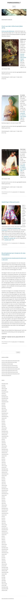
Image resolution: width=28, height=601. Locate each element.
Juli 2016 (3, 439)
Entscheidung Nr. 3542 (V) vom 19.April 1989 (23, 57)
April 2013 (4, 501)
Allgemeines (22, 192)
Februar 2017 (4, 427)
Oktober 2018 (4, 400)
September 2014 (5, 473)
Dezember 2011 (5, 528)
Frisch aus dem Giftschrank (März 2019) (9, 370)
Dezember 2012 (5, 508)
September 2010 (5, 552)
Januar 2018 (4, 411)
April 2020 (4, 386)
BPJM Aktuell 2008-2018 (6, 375)
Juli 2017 (3, 419)
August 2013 (4, 495)
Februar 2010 (4, 564)
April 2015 (4, 462)
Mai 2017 (3, 423)
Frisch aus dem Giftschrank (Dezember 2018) (11, 373)
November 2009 (5, 569)
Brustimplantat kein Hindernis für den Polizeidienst (13, 254)
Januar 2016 (4, 447)
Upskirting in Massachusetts (10, 202)
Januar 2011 (4, 546)
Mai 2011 (3, 539)
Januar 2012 (4, 526)
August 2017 (4, 418)
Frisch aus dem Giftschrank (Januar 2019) (10, 372)
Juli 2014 (3, 477)
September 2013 (5, 493)
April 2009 (4, 580)
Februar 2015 (4, 465)
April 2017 (4, 424)
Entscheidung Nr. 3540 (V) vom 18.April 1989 (23, 167)
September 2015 (5, 454)
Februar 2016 (4, 446)
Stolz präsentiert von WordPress (8, 598)
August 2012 (4, 514)
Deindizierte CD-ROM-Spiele (7, 364)
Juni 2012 (3, 518)
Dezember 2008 (5, 587)
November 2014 (5, 470)
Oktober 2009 (4, 570)
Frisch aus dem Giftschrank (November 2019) (11, 368)
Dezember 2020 (5, 383)
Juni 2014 (3, 478)
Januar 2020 (4, 390)
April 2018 (4, 406)
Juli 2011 (3, 536)
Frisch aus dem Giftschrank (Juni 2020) (9, 362)
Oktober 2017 (4, 414)
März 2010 (4, 562)
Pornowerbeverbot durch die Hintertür (9, 365)
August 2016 (4, 437)
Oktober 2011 (4, 531)
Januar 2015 (4, 467)
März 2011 (4, 542)
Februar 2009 (4, 583)
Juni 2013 (3, 498)
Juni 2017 (3, 421)
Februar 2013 (4, 505)
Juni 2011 (3, 537)
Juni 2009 (3, 577)
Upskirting (6, 236)
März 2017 (4, 426)
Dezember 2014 (5, 468)
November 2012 (5, 510)
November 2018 (5, 398)
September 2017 (5, 416)
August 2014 (4, 475)
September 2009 (5, 572)
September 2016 (5, 436)
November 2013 (5, 490)
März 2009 (4, 582)
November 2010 (5, 549)
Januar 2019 (4, 395)
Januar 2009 (4, 585)
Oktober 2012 (4, 511)
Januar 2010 (4, 565)
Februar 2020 (4, 388)
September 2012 (5, 513)
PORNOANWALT (14, 3)
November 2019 (5, 391)
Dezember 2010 (5, 547)
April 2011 (4, 541)
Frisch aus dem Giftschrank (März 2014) (12, 27)
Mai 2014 (3, 480)
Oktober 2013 (4, 491)
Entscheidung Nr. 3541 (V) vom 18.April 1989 (23, 115)
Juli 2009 (3, 575)
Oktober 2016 (4, 434)
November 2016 (5, 432)
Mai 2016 (3, 441)
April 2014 (4, 482)
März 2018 (4, 408)
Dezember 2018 (5, 396)
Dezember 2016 (5, 431)
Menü (14, 6)
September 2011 (5, 532)
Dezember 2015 (5, 449)
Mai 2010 (3, 559)
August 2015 (4, 455)
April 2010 (4, 560)
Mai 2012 (3, 519)
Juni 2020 (3, 385)
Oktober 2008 (4, 590)
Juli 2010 (3, 555)
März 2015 (4, 464)
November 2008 (5, 588)
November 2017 (5, 413)
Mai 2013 (3, 500)
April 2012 (4, 521)
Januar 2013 (4, 506)
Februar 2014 (4, 485)
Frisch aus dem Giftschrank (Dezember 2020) (11, 360)
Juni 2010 (3, 557)
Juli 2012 (3, 516)
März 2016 (4, 444)
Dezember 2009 (5, 567)
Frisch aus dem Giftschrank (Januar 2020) (10, 367)
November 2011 (5, 529)
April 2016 (4, 442)
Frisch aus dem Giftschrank (8, 31)
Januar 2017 (4, 429)
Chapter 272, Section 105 (9, 238)
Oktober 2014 (4, 472)
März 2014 (4, 483)
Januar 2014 (4, 487)
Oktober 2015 (4, 452)
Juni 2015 (3, 459)
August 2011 (4, 534)
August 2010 (4, 554)
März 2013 (4, 503)
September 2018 (5, 401)
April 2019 (4, 393)
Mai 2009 (3, 578)
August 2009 (4, 573)
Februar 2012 (4, 524)
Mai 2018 (3, 405)
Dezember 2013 (5, 488)
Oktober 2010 (4, 551)
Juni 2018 (3, 403)
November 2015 (5, 450)
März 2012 (4, 523)
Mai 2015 (3, 460)
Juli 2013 (3, 496)
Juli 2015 (3, 457)
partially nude (8, 239)
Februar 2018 (4, 409)
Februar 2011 (4, 544)
